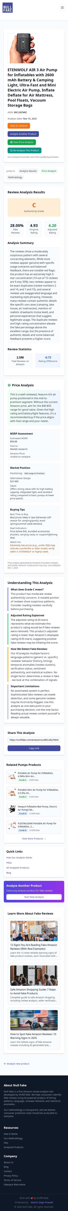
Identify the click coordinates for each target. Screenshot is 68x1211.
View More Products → (34, 838)
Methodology (15, 177)
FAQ (6, 1142)
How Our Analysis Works (19, 857)
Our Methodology (13, 1138)
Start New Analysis (34, 896)
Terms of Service (12, 1180)
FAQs (9, 862)
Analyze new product (18, 1063)
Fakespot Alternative (14, 1184)
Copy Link (34, 748)
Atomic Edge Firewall (42, 1202)
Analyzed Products (13, 1147)
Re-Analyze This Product (26, 150)
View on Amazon (19, 125)
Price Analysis (49, 170)
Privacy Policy (11, 1175)
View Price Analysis (23, 142)
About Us (8, 1162)
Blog (8, 872)
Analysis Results (28, 170)
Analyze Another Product (23, 133)
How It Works (11, 1133)
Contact (8, 1171)
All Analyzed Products (17, 867)
